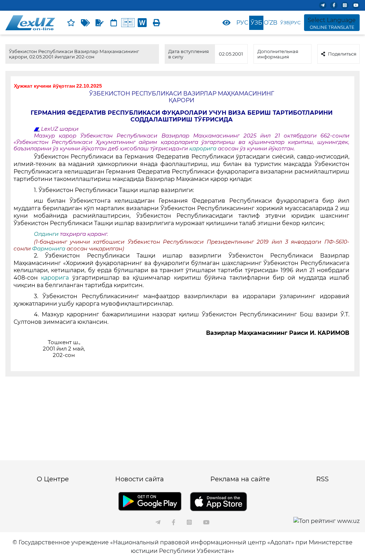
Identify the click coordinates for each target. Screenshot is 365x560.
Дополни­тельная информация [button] (277, 53)
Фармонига (49, 248)
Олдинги (46, 234)
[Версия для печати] (156, 23)
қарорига (203, 148)
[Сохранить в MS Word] (142, 23)
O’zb (270, 22)
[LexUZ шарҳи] (99, 23)
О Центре (53, 479)
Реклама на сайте (240, 479)
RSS (322, 479)
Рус (242, 22)
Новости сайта (139, 479)
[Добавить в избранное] (71, 23)
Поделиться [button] (342, 54)
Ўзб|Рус (290, 22)
